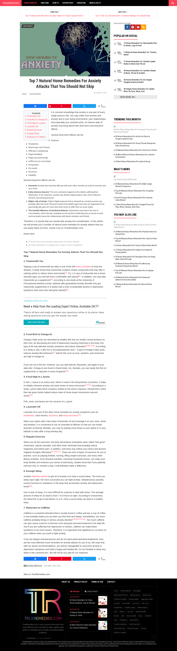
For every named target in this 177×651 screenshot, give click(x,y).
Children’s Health (120, 599)
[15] (52, 452)
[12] (89, 385)
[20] (77, 519)
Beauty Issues (135, 595)
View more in (127, 97)
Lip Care (130, 611)
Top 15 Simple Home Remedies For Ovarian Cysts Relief (133, 198)
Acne (116, 591)
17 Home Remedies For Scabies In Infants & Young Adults (133, 251)
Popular (75, 592)
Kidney (122, 611)
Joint (115, 611)
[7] (91, 346)
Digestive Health (147, 599)
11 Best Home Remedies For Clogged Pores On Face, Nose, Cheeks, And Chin (134, 205)
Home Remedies (30, 3)
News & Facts (95, 3)
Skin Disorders (135, 624)
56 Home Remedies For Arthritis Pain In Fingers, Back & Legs (132, 137)
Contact (111, 582)
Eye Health (126, 603)
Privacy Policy (80, 582)
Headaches (118, 607)
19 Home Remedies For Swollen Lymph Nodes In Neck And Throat (139, 62)
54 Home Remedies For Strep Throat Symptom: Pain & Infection (135, 144)
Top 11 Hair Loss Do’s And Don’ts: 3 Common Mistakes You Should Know (122, 16)
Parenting (81, 3)
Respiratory (134, 620)
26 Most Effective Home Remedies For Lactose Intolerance (134, 155)
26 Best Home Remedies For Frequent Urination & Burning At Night (135, 130)
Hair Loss (145, 603)
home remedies (83, 266)
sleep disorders (70, 415)
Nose (140, 616)
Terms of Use (97, 582)
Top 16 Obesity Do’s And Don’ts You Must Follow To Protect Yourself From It (54, 16)
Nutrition (148, 616)
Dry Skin (117, 603)
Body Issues (147, 595)
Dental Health (134, 599)
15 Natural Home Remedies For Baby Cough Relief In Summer (133, 185)
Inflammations (143, 607)
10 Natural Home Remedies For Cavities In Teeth (136, 150)
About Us (66, 582)
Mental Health (141, 611)
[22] (84, 519)
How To (55, 3)
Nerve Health (131, 616)
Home (24, 94)
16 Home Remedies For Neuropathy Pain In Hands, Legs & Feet (140, 44)
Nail (122, 616)
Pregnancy (123, 620)
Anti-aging (136, 591)
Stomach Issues (132, 628)
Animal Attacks (125, 591)
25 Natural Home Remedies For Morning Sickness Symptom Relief (132, 264)
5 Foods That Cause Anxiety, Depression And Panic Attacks (53, 242)
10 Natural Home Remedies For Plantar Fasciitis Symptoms (136, 232)
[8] (94, 346)
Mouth (116, 616)
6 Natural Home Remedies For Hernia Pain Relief (133, 285)
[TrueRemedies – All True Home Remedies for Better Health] (10, 2)
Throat (143, 628)
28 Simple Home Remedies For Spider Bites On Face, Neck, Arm (139, 90)
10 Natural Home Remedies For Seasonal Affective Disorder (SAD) (132, 278)
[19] (73, 519)
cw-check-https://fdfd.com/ (125, 179)
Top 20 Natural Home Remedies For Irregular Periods (134, 192)
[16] (55, 452)
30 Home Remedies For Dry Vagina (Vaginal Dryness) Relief (138, 81)
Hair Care (136, 603)
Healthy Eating (130, 607)
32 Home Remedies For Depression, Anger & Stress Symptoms (55, 245)
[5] (86, 346)
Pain (115, 620)
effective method (40, 476)
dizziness (53, 415)
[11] (86, 385)
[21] (80, 519)
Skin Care (45, 3)
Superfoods (67, 3)
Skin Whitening (119, 628)
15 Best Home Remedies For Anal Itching (132, 161)
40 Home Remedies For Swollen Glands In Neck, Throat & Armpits (140, 71)
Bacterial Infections (121, 595)
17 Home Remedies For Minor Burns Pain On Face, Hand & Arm (135, 226)
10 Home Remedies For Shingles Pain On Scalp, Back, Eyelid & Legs (135, 258)
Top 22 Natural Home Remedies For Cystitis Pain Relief (136, 239)
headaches (29, 415)
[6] (89, 346)
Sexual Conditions (120, 624)
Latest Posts (92, 592)
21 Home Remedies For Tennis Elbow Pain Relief (136, 245)
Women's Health (120, 632)
